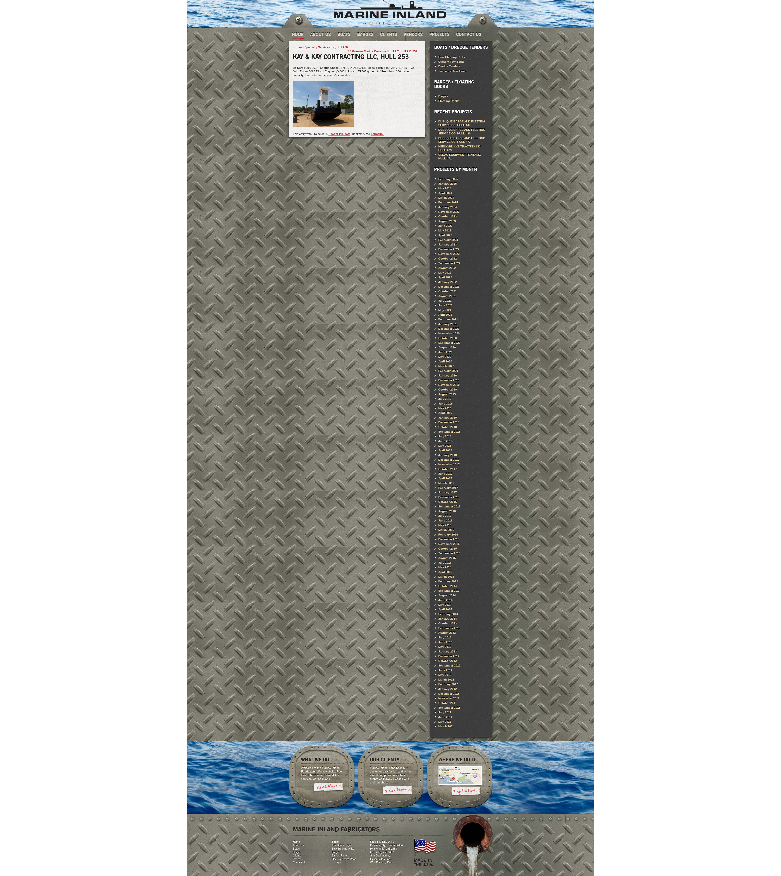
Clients (388, 35)
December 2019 (448, 380)
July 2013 (445, 637)
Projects (439, 35)
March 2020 (446, 366)
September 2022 (449, 263)
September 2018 (449, 431)
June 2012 (445, 670)
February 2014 (448, 614)
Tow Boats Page (341, 845)
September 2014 (449, 590)
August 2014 (447, 595)
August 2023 (447, 221)
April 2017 (445, 478)
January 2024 (447, 207)
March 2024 (446, 197)
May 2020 (444, 356)
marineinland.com (390, 12)
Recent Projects (339, 133)
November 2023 (449, 211)
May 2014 (444, 604)
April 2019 (445, 413)
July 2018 (445, 436)
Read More (328, 787)
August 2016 (447, 511)
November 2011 (448, 698)
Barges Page (339, 855)
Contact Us (468, 35)
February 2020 (448, 370)
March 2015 (446, 576)
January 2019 (447, 417)
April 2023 (445, 235)
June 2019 (445, 403)
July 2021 (445, 300)
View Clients (397, 791)
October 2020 (447, 338)
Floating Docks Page (344, 859)
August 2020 (447, 347)
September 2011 (449, 707)
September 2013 (449, 628)
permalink (377, 133)
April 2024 (445, 193)
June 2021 (445, 305)
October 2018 (447, 427)
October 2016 (447, 501)
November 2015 (449, 543)
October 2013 (447, 623)
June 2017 (445, 473)
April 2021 (445, 314)
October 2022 (447, 258)
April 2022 (445, 277)
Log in (337, 862)
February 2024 (448, 202)
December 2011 (448, 693)
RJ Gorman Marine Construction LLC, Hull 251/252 (384, 51)
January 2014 (447, 618)
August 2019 (447, 394)
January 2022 (447, 282)
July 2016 (445, 515)
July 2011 (444, 712)
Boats (344, 35)
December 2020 (448, 328)
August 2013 (447, 632)
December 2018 (448, 422)
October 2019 (447, 389)
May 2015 (444, 567)
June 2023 (445, 225)
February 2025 (448, 179)
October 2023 (447, 216)
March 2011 (446, 726)
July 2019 (445, 398)
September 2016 (449, 506)
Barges (365, 35)
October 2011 (447, 703)
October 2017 (447, 469)
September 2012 (449, 665)
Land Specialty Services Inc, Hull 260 (320, 47)
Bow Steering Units (451, 57)
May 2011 (444, 721)
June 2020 (445, 352)
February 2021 (448, 319)
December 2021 (448, 286)
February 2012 (448, 684)
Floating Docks (448, 101)
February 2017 (448, 487)
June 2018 (445, 441)
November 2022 (449, 253)
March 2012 (446, 679)
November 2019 (449, 384)
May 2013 (444, 646)
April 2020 (445, 361)
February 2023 (448, 239)
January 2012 (447, 689)
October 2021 (447, 291)
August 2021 (447, 296)
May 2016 (444, 525)
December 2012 (448, 656)
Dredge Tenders (449, 66)
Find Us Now (465, 792)
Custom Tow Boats (451, 61)
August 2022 (447, 267)
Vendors (413, 35)
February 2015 (448, 581)
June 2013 (445, 642)
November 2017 (449, 464)
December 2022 (448, 249)
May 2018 (444, 445)
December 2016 (448, 497)
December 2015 (448, 539)
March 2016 (446, 529)
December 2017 (448, 459)
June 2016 (445, 520)
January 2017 (447, 492)
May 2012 (444, 674)
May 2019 (444, 408)
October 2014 (447, 586)
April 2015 (445, 572)
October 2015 (447, 548)
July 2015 (445, 562)
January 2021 (447, 324)
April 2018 (445, 450)
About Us (320, 35)
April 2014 (445, 609)
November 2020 (449, 333)
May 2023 (444, 230)
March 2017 (446, 483)
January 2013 (447, 651)
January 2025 (447, 183)
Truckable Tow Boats (452, 71)
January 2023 (447, 244)
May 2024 (444, 188)
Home (298, 35)
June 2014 (445, 600)
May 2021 (444, 310)
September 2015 (449, 553)
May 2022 (444, 272)
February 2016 (448, 534)
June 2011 (445, 717)
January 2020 (447, 375)
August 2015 (447, 558)
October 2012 (447, 660)
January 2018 (447, 455)
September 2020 (449, 342)
